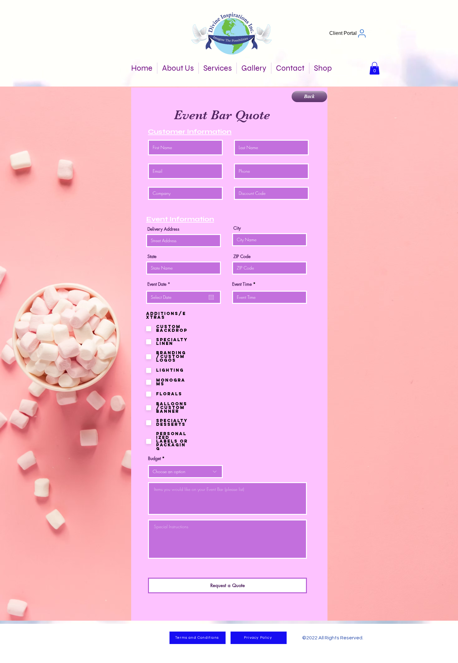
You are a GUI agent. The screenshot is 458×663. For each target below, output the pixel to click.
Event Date (159, 284)
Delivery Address (163, 229)
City (237, 228)
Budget (154, 458)
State (151, 256)
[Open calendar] (211, 297)
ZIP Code (241, 256)
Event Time (242, 284)
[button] (374, 68)
